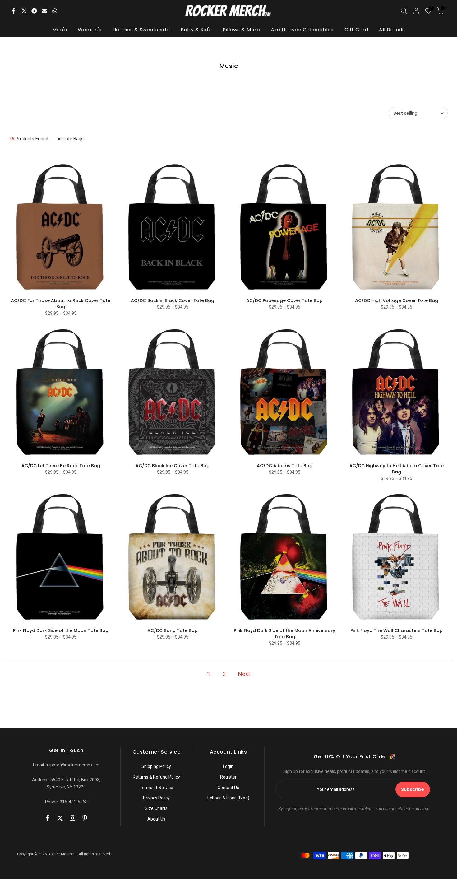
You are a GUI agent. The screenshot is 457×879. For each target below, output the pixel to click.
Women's (90, 29)
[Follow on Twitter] (60, 818)
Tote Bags (73, 139)
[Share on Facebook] (13, 11)
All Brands (392, 29)
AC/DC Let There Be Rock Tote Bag (60, 466)
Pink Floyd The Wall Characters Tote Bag (396, 630)
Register (228, 776)
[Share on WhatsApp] (55, 11)
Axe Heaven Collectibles (302, 29)
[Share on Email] (44, 11)
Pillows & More (241, 29)
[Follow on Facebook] (47, 818)
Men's (59, 29)
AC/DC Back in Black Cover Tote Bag (172, 300)
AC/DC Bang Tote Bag (172, 630)
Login (228, 766)
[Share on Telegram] (34, 11)
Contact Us (228, 787)
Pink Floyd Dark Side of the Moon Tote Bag (60, 630)
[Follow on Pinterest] (85, 818)
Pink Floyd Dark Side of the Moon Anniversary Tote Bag (284, 633)
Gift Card (356, 29)
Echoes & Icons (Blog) (228, 797)
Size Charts (156, 808)
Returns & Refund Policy (156, 776)
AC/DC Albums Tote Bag (284, 466)
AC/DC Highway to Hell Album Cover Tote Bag (396, 469)
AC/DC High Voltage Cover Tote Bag (396, 300)
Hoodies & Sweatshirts (141, 29)
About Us (156, 818)
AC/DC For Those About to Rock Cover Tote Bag (60, 303)
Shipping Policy (156, 766)
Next (244, 674)
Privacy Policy (156, 797)
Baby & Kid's (196, 29)
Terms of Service (156, 787)
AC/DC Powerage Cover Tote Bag (284, 300)
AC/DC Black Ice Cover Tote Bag (173, 466)
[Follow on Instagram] (72, 818)
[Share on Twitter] (24, 11)
